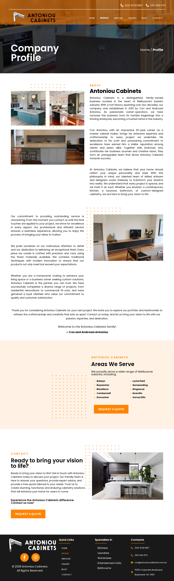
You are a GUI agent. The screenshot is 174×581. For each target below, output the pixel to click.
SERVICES (118, 18)
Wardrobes (104, 558)
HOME (92, 18)
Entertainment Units (109, 563)
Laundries (103, 553)
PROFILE (104, 18)
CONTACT (158, 18)
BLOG (144, 18)
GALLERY (132, 18)
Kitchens (103, 548)
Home (144, 50)
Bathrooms (104, 568)
